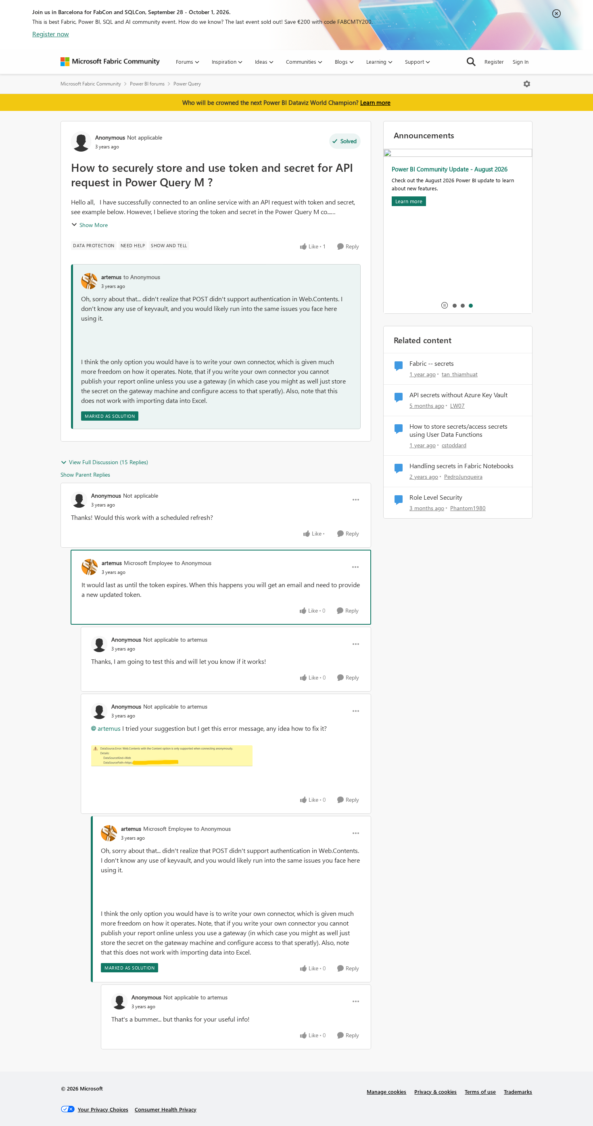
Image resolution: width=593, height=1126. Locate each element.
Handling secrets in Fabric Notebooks (461, 466)
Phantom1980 (468, 508)
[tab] (454, 305)
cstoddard (454, 445)
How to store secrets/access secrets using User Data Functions (458, 430)
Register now (50, 33)
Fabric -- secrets (431, 363)
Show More (93, 225)
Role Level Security (435, 497)
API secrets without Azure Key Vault (458, 395)
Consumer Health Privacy (165, 1109)
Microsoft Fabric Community (91, 84)
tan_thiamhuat (460, 374)
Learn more (375, 102)
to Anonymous (141, 277)
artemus (111, 277)
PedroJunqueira (463, 476)
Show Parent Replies (85, 474)
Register (494, 61)
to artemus (193, 639)
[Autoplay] (444, 305)
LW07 (457, 405)
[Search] (471, 62)
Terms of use (480, 1091)
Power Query (187, 84)
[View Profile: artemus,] (89, 281)
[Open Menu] (526, 84)
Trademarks (518, 1091)
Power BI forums (147, 84)
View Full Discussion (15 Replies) (108, 462)
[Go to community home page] (110, 61)
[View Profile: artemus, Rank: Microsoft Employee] (89, 567)
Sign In (520, 61)
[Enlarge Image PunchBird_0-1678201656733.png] (172, 756)
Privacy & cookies (435, 1091)
